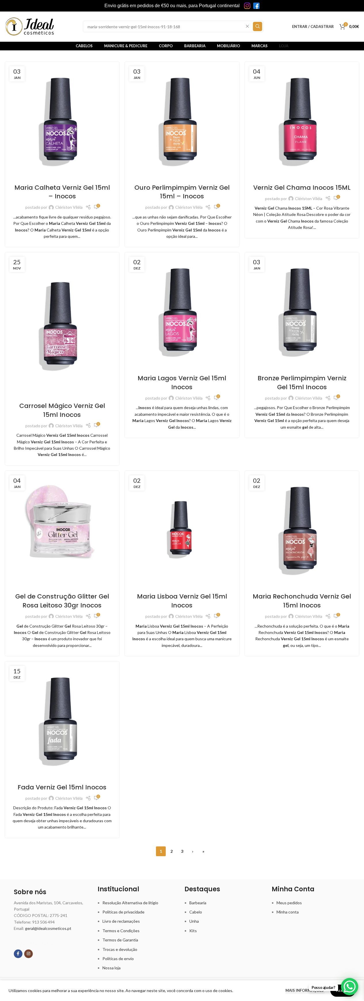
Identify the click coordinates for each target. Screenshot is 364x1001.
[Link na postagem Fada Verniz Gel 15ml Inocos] (62, 719)
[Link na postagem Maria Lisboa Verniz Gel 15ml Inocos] (182, 528)
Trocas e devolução (119, 949)
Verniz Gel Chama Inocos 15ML (301, 187)
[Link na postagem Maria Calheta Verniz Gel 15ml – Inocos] (62, 119)
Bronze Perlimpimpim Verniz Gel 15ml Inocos (302, 383)
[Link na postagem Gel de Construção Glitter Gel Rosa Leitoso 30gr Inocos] (62, 528)
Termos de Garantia (120, 939)
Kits (193, 930)
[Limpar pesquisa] (247, 26)
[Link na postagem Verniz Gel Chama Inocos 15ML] (302, 119)
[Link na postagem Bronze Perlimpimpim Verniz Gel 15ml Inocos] (302, 309)
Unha (194, 921)
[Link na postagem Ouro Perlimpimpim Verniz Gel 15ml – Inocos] (182, 119)
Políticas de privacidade (123, 911)
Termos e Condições (121, 930)
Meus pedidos (289, 902)
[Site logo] (29, 26)
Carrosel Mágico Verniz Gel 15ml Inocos (62, 410)
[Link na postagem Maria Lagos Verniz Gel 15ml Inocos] (182, 309)
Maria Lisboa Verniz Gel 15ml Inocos (182, 601)
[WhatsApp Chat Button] (349, 986)
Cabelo (195, 911)
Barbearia (197, 902)
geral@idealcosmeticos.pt (48, 928)
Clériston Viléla (69, 207)
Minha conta (288, 911)
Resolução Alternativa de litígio (130, 902)
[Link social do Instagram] (28, 953)
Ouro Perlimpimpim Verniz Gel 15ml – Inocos (182, 192)
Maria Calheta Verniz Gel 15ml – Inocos (62, 192)
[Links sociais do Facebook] (18, 953)
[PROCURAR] (257, 26)
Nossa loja (111, 967)
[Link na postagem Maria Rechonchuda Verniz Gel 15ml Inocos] (302, 528)
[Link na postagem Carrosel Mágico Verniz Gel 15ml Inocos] (62, 323)
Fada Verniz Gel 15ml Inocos (62, 787)
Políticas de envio (118, 958)
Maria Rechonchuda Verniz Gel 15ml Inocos (302, 601)
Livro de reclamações (121, 921)
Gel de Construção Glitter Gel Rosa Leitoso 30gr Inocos (62, 601)
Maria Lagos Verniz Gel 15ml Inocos (182, 383)
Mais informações (305, 990)
